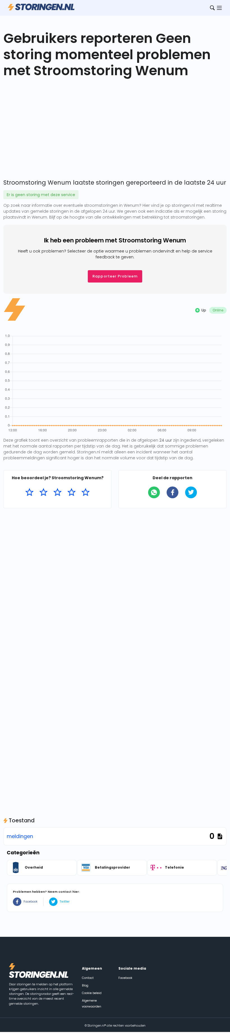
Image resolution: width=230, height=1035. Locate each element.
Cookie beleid (92, 993)
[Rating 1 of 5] (29, 492)
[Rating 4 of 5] (72, 492)
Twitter (65, 901)
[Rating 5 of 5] (86, 492)
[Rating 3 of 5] (57, 492)
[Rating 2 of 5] (43, 492)
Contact (88, 978)
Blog (85, 985)
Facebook (31, 901)
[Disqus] (115, 584)
